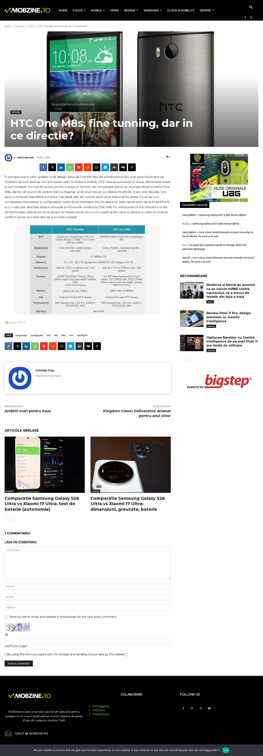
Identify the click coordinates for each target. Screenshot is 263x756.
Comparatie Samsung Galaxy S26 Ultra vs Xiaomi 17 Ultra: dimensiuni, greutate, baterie (127, 504)
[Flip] (79, 167)
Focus (31, 26)
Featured (20, 26)
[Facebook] (245, 18)
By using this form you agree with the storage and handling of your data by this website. (67, 654)
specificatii (82, 335)
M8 (56, 335)
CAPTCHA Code (15, 646)
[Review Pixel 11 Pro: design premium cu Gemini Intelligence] (192, 318)
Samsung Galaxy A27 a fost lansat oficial (222, 215)
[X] (52, 167)
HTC (49, 335)
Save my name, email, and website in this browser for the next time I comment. (63, 617)
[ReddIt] (87, 167)
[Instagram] (192, 708)
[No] (258, 750)
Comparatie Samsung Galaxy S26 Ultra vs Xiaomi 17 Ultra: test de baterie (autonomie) (42, 504)
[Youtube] (209, 708)
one (71, 335)
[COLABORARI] (131, 702)
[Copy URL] (132, 167)
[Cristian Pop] (9, 158)
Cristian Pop (25, 157)
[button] (251, 7)
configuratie (37, 335)
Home (8, 26)
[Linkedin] (61, 167)
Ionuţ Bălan (189, 215)
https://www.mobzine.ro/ (48, 375)
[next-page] (13, 518)
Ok (226, 750)
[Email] (96, 167)
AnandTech (17, 322)
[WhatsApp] (70, 167)
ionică (185, 257)
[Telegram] (105, 167)
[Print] (114, 167)
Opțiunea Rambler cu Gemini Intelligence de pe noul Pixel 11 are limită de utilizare (232, 341)
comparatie (21, 335)
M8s (63, 335)
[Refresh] (7, 635)
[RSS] (251, 18)
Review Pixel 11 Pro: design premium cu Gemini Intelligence (228, 317)
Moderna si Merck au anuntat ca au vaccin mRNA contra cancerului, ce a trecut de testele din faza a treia (230, 291)
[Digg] (123, 167)
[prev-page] (7, 518)
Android (9, 491)
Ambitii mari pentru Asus (28, 411)
